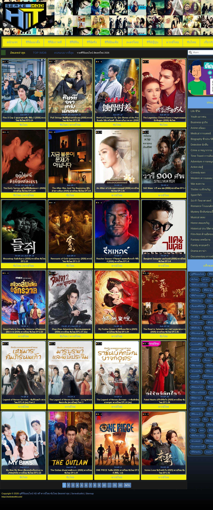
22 (120, 485)
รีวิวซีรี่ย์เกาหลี (197, 382)
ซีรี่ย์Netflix (196, 452)
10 (104, 485)
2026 (208, 301)
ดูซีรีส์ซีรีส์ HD (197, 409)
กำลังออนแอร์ (197, 312)
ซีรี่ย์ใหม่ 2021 (197, 436)
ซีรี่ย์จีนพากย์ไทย (198, 285)
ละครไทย (132, 42)
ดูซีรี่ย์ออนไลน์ (197, 274)
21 (115, 485)
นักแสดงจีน (196, 371)
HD (209, 409)
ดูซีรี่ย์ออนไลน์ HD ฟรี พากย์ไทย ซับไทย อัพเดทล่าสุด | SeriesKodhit (51, 493)
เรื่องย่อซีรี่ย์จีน (197, 306)
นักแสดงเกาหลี (197, 446)
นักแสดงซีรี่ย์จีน (198, 349)
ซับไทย (191, 42)
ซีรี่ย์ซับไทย (196, 301)
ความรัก (195, 419)
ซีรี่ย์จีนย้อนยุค (197, 339)
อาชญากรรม (197, 322)
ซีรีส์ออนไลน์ (197, 387)
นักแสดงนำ (196, 441)
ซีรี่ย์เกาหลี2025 (198, 392)
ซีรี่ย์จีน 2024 (197, 425)
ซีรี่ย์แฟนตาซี (197, 333)
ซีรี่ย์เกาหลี (55, 42)
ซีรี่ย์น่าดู (207, 290)
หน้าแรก (12, 42)
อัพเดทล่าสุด (17, 52)
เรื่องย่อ (207, 360)
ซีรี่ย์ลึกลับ (195, 328)
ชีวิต (193, 430)
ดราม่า (206, 279)
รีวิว (205, 419)
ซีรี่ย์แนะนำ (196, 414)
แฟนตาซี (195, 360)
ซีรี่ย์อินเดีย (111, 42)
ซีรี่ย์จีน (74, 42)
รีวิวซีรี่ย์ (194, 317)
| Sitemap (89, 493)
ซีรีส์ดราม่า (196, 398)
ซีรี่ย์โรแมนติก (197, 295)
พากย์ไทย (172, 42)
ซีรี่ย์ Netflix (196, 365)
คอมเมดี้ (195, 376)
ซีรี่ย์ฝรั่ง (92, 42)
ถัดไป (127, 485)
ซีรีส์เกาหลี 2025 (198, 403)
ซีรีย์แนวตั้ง (33, 42)
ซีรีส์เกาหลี (196, 355)
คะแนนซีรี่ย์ (196, 344)
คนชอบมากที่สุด (64, 52)
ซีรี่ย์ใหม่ (195, 290)
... (109, 485)
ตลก (202, 430)
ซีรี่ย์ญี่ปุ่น (152, 42)
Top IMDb (39, 52)
